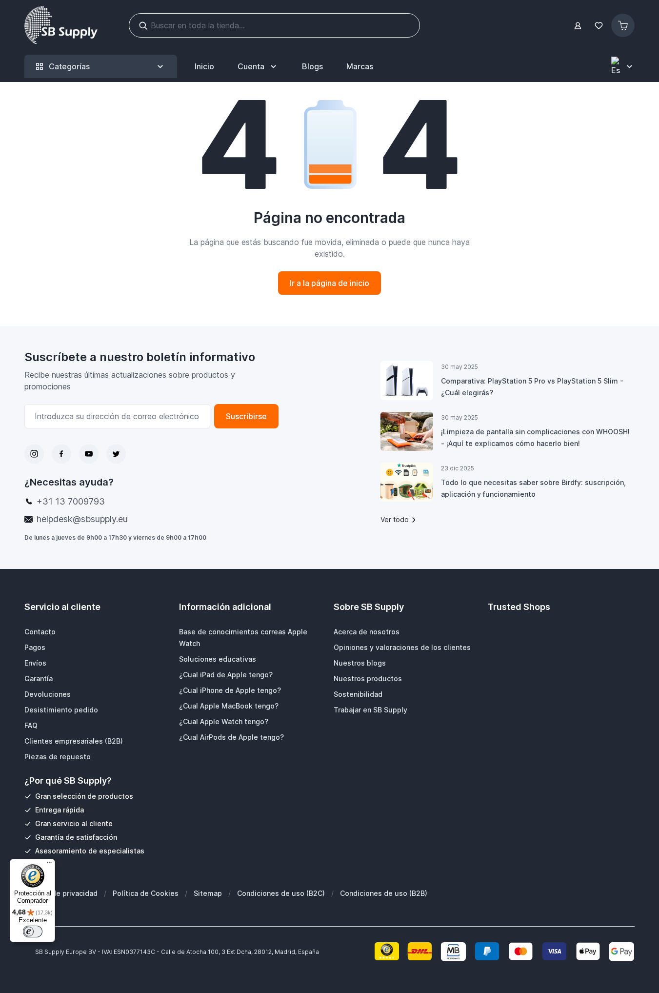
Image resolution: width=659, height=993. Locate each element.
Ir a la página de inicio (329, 283)
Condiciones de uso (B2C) (281, 893)
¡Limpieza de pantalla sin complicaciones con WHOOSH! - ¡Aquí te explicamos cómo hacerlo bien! (535, 437)
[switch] (32, 931)
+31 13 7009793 (71, 501)
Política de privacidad (61, 893)
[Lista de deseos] (598, 25)
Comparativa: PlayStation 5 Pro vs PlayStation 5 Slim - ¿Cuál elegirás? (532, 387)
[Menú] (49, 865)
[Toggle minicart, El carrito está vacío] (623, 25)
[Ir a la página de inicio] (61, 25)
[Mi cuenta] (578, 25)
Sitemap (208, 893)
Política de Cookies (146, 893)
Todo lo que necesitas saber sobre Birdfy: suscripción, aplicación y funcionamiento (533, 488)
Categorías (69, 66)
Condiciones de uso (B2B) (383, 893)
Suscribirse (246, 416)
